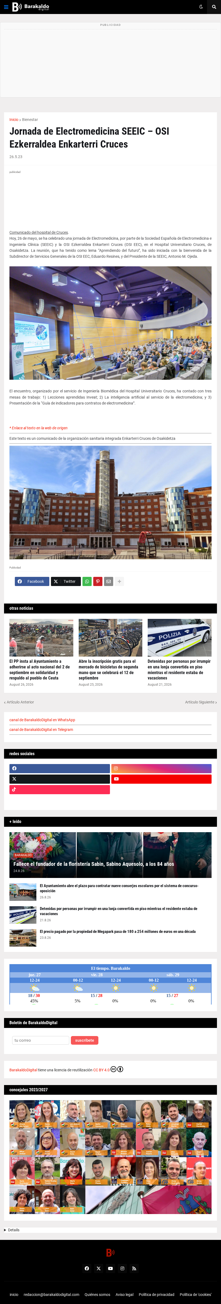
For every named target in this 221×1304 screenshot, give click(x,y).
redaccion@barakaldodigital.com (51, 1294)
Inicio (13, 119)
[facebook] (59, 768)
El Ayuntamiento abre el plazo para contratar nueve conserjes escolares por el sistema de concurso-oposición (119, 888)
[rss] (134, 1268)
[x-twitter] (59, 779)
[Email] (108, 581)
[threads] (161, 800)
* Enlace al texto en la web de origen (38, 428)
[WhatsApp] (87, 581)
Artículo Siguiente (199, 702)
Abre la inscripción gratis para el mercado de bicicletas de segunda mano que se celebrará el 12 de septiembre (108, 670)
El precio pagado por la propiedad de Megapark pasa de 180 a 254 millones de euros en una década (118, 931)
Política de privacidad (156, 1294)
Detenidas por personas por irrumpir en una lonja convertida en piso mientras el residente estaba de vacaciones (179, 670)
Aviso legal (124, 1294)
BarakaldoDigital (23, 1070)
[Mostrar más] (119, 581)
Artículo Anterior (20, 702)
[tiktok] (59, 789)
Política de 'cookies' (196, 1294)
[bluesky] (161, 789)
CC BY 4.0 (101, 1070)
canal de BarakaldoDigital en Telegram (41, 729)
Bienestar (30, 119)
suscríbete (84, 1040)
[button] (6, 7)
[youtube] (161, 779)
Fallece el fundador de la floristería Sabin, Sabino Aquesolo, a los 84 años (93, 864)
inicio (14, 1294)
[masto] (59, 800)
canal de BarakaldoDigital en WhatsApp (42, 720)
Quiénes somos (97, 1294)
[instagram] (161, 768)
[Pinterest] (97, 581)
